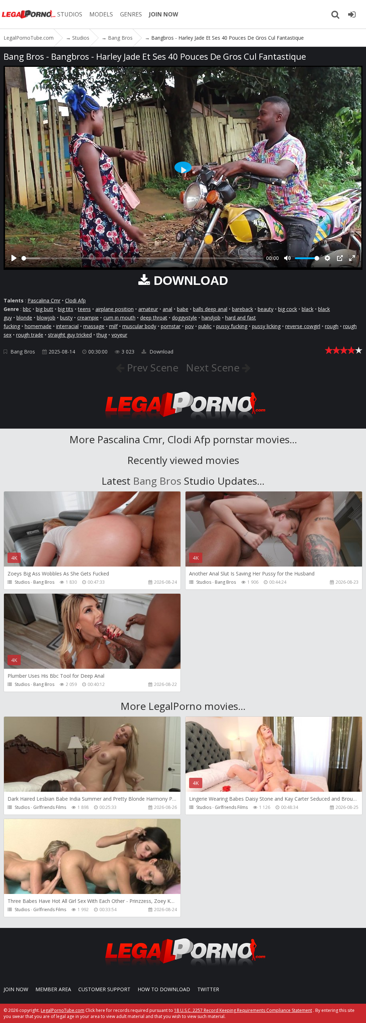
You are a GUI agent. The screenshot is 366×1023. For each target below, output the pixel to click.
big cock (287, 309)
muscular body (139, 326)
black (307, 309)
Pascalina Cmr (44, 300)
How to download (164, 989)
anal (167, 309)
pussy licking (266, 326)
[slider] (142, 258)
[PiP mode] (340, 258)
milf (113, 326)
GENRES (131, 14)
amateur (148, 309)
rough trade (29, 334)
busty (66, 317)
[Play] (14, 258)
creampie (88, 317)
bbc (27, 309)
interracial (67, 326)
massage (93, 326)
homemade (38, 326)
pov (189, 326)
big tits (65, 309)
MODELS (101, 14)
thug (102, 334)
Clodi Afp (75, 300)
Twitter (208, 989)
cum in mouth (119, 317)
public (205, 326)
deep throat (153, 317)
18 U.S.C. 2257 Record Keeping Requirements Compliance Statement (243, 1010)
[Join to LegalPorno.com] (183, 421)
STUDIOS (69, 14)
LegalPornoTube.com (28, 14)
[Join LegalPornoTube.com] (352, 14)
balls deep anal (210, 309)
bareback (242, 309)
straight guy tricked (70, 334)
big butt (44, 309)
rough (331, 326)
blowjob (46, 317)
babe (182, 309)
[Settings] (327, 258)
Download (160, 351)
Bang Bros (22, 351)
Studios (22, 582)
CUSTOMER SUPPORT (104, 989)
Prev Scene (151, 367)
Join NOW (16, 989)
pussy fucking (231, 326)
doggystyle (184, 317)
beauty (265, 309)
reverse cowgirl (302, 326)
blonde (24, 317)
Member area (53, 989)
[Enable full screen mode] (352, 258)
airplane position (114, 309)
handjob (211, 317)
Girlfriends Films (49, 807)
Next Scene (214, 367)
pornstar (170, 326)
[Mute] (287, 258)
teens (84, 309)
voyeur (119, 334)
